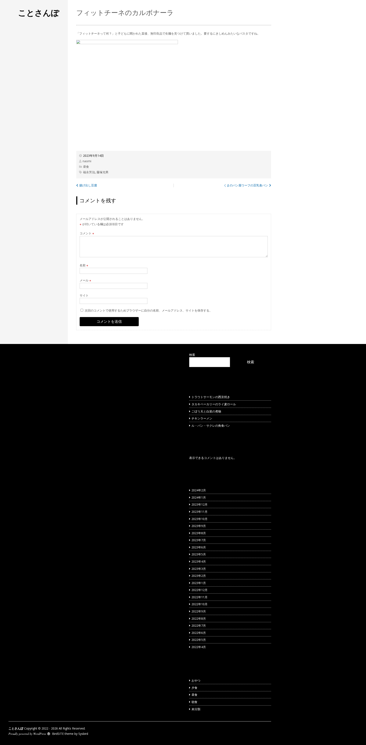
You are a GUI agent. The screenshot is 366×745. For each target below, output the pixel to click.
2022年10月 (199, 604)
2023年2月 (198, 576)
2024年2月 (198, 490)
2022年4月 (198, 647)
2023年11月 (199, 512)
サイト (84, 295)
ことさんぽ (38, 12)
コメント (87, 233)
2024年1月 (198, 497)
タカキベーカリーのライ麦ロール (213, 404)
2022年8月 (198, 618)
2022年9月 (198, 611)
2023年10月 (199, 519)
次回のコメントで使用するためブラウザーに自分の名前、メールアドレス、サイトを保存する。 (148, 310)
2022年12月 (199, 590)
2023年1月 (198, 583)
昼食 (86, 167)
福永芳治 (89, 172)
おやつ (195, 680)
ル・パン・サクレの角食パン (210, 426)
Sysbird (83, 734)
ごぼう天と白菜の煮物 (206, 411)
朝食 (194, 702)
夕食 (194, 688)
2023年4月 (198, 561)
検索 (192, 355)
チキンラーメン (201, 418)
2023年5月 (198, 554)
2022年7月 (198, 625)
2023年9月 (198, 526)
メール (85, 280)
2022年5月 (198, 640)
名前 (84, 265)
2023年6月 (198, 547)
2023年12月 (199, 504)
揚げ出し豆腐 (88, 185)
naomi (87, 161)
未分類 (195, 709)
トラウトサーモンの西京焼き (210, 397)
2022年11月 (199, 597)
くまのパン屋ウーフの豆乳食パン (246, 185)
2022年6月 (198, 633)
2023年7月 (198, 540)
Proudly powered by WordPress (27, 734)
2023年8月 (198, 533)
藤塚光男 (102, 172)
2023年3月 (198, 569)
